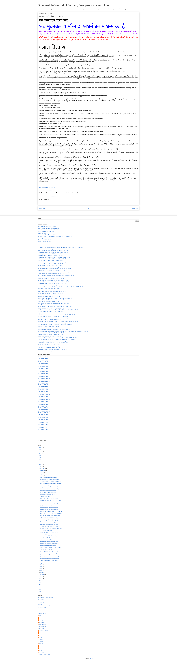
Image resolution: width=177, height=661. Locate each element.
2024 (40, 451)
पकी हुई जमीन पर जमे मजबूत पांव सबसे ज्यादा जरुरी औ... (50, 558)
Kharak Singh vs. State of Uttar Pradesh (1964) (48, 238)
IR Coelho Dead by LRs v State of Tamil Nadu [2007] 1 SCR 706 (52, 283)
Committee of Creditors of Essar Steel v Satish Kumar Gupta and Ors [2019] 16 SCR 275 (57, 337)
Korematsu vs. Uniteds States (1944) (46, 231)
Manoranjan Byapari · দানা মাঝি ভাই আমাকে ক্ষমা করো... (50, 500)
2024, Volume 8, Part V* (43, 416)
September (43, 474)
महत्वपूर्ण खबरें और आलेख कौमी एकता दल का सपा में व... (49, 487)
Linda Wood (40, 604)
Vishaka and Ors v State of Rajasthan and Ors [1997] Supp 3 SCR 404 (53, 267)
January (42, 574)
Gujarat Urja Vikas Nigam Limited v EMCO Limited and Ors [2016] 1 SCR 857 (55, 306)
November (42, 470)
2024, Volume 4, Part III (43, 380)
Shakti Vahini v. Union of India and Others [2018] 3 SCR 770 (51, 319)
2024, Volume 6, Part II (43, 391)
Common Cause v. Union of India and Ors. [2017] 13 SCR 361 (51, 311)
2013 (40, 580)
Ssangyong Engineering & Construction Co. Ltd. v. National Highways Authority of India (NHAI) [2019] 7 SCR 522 (63, 331)
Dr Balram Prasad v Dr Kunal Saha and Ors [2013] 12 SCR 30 (51, 295)
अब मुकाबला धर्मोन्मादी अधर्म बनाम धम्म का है (47, 534)
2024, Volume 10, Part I (43, 421)
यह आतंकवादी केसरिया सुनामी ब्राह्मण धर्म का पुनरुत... (49, 485)
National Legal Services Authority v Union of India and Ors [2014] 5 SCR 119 (55, 298)
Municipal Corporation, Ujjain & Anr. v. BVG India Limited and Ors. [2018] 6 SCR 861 (56, 318)
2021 (40, 457)
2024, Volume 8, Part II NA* (44, 411)
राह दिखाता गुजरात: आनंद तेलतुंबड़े (46, 530)
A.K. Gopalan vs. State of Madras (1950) (46, 234)
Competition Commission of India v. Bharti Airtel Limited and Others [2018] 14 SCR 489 (57, 328)
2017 (40, 464)
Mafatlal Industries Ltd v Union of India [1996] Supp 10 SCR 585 (52, 265)
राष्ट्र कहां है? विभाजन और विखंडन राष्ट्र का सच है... (49, 526)
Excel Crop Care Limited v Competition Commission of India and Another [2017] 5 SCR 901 (58, 309)
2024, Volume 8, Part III (43, 412)
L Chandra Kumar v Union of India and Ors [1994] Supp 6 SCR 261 (52, 260)
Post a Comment (44, 202)
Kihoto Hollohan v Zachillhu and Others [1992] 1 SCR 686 (50, 255)
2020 (40, 459)
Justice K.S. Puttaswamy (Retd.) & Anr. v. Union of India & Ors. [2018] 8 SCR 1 (55, 323)
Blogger (91, 658)
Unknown (41, 632)
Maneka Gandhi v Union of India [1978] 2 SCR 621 (49, 249)
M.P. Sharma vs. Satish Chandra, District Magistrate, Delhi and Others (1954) (55, 236)
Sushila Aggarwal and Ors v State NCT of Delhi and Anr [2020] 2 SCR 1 (53, 342)
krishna (40, 647)
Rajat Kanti (41, 628)
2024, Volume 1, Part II (43, 358)
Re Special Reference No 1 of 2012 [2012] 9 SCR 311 (49, 290)
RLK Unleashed (42, 624)
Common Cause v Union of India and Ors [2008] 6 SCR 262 (51, 285)
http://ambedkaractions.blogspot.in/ (47, 187)
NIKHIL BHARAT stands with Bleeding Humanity (51, 547)
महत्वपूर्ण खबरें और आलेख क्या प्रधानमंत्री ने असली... (49, 541)
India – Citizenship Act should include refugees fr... (51, 483)
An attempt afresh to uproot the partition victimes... (51, 528)
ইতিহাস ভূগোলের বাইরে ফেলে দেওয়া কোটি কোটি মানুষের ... (49, 553)
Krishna (40, 615)
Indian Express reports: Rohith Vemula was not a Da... (52, 513)
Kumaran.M (41, 619)
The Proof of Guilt (42, 607)
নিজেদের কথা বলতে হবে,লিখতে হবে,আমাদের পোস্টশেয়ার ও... (49, 543)
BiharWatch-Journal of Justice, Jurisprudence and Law (73, 5)
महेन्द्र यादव (41, 643)
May (41, 566)
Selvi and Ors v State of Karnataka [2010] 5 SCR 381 (49, 288)
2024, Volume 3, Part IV (43, 375)
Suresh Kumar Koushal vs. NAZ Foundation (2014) (49, 229)
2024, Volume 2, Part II (43, 365)
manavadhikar (42, 648)
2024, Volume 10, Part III (43, 424)
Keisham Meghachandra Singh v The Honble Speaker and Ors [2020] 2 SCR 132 (55, 341)
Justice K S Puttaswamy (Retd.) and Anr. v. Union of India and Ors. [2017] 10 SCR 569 (56, 314)
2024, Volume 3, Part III (43, 373)
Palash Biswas (42, 622)
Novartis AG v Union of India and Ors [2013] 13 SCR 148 (50, 293)
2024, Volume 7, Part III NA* (44, 399)
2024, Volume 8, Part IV (43, 414)
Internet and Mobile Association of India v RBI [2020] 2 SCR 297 (52, 346)
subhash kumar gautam (44, 654)
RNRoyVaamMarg (43, 626)
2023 (40, 453)
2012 (40, 582)
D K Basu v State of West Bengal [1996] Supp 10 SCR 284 (50, 263)
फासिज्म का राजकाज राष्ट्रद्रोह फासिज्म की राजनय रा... (49, 479)
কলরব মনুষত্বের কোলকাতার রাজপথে (46, 549)
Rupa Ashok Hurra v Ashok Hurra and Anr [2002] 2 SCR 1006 (51, 270)
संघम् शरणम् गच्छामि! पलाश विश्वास (46, 502)
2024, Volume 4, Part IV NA (44, 381)
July (41, 563)
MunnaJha (41, 620)
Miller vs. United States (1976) (44, 239)
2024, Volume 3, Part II (43, 371)
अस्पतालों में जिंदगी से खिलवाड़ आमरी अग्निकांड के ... (49, 492)
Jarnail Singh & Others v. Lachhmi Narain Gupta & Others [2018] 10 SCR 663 (55, 324)
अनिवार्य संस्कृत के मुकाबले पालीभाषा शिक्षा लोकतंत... (49, 498)
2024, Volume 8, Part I (43, 409)
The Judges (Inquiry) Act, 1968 (44, 605)
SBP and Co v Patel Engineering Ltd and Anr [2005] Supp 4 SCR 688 (53, 280)
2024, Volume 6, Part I (43, 389)
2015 (40, 576)
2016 (40, 466)
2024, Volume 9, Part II (43, 419)
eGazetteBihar (41, 599)
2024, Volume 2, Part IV (43, 368)
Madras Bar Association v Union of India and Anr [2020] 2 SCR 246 (52, 349)
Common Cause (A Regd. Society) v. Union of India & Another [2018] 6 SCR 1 (55, 316)
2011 (40, 584)
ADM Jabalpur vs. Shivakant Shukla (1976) (47, 226)
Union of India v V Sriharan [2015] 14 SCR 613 (48, 305)
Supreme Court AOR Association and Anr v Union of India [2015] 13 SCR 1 (54, 303)
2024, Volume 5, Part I (43, 383)
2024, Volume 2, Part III (43, 366)
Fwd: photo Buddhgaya (45, 496)
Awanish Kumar (42, 613)
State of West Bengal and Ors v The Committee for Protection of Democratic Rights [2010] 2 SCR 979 (60, 286)
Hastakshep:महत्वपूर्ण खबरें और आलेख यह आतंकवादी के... (50, 481)
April (41, 568)
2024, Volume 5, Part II (43, 384)
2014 (40, 578)
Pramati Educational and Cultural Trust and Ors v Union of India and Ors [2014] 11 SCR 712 (58, 300)
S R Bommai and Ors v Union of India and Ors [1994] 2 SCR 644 (52, 258)
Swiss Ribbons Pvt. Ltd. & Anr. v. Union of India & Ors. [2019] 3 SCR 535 (54, 329)
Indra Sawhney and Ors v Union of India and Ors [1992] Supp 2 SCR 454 (54, 257)
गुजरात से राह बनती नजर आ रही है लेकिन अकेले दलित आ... (50, 521)
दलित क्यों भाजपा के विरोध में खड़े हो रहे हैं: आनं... (48, 538)
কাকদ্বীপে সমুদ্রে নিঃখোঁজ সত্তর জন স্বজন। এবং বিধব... (49, 532)
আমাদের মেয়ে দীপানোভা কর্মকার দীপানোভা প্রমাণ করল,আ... (49, 539)
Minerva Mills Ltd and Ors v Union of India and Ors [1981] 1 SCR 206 (53, 250)
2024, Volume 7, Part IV (43, 401)
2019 (40, 461)
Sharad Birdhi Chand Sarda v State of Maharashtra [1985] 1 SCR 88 (53, 252)
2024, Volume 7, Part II (43, 398)
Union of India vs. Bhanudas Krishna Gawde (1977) (49, 228)
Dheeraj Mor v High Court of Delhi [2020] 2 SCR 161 (49, 344)
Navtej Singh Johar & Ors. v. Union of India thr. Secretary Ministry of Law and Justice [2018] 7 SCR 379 (60, 321)
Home (88, 208)
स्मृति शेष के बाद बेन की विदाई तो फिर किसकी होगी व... (49, 560)
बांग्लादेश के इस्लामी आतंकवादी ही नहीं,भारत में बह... (49, 551)
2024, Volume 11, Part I (43, 426)
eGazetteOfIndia (41, 602)
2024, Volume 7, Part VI (43, 404)
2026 (40, 447)
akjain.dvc (41, 645)
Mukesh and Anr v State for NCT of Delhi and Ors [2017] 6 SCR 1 (52, 308)
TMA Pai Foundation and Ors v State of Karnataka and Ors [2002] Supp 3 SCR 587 (56, 275)
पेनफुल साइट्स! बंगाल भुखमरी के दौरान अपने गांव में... (49, 524)
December (42, 468)
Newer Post (42, 208)
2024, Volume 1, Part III (43, 360)
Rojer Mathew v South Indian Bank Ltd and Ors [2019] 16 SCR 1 (52, 334)
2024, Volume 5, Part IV (43, 388)
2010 (40, 586)
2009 (40, 588)
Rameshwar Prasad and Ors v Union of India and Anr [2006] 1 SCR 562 (53, 281)
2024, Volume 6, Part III (43, 393)
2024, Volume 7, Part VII (43, 406)
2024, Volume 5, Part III (43, 386)
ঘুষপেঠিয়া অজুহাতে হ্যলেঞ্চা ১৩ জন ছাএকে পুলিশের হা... (48, 522)
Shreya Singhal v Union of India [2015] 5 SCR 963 (48, 301)
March (41, 570)
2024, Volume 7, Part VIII (43, 407)
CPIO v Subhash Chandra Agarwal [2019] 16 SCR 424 (49, 336)
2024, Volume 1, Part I (43, 356)
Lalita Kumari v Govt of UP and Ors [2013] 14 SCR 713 (50, 296)
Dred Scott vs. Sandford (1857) (44, 241)
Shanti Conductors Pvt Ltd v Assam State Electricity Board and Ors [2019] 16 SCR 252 (57, 339)
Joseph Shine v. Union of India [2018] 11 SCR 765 (48, 326)
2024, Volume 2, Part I (43, 363)
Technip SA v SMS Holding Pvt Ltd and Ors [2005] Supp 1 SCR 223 (52, 278)
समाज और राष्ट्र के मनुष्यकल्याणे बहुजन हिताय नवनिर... (49, 504)
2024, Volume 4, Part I (43, 376)
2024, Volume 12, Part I (43, 429)
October (42, 472)
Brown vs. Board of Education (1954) (46, 351)
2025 (40, 449)
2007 (40, 591)
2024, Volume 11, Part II (43, 427)
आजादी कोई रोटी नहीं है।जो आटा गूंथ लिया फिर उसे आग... (50, 519)
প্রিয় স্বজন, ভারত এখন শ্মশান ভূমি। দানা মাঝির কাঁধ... (49, 494)
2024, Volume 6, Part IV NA (44, 394)
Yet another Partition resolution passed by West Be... (52, 488)
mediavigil (41, 650)
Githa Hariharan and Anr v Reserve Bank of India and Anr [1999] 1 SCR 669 (54, 268)
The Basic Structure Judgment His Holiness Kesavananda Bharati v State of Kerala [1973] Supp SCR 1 (60, 247)
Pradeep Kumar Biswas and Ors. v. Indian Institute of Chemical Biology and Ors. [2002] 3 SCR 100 (59, 272)
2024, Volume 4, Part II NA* (44, 378)
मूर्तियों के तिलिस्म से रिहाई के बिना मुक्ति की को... (48, 545)
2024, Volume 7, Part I (43, 396)
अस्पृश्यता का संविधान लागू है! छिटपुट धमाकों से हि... (49, 517)
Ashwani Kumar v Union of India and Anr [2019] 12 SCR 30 (51, 332)
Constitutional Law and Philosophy (45, 597)
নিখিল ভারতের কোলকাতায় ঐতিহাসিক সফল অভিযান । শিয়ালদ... (50, 554)
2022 (40, 455)
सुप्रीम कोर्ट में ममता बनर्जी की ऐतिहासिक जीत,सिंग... (49, 477)
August (42, 475)
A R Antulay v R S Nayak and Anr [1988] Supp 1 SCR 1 (49, 253)
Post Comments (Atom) (91, 212)
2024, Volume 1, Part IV (43, 361)
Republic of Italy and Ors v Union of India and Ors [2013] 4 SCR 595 (53, 291)
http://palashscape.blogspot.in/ (46, 190)
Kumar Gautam (42, 617)
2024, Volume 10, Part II (43, 422)
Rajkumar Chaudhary (43, 630)
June (41, 564)
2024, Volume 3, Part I (43, 370)
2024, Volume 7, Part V (43, 403)
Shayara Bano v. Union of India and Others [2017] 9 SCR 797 (51, 313)
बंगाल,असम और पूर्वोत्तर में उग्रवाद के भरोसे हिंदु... (48, 490)
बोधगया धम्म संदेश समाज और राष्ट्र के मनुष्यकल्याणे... (49, 507)
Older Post (135, 208)
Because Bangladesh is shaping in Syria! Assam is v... (52, 556)
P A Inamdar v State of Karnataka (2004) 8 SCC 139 (49, 277)
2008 (40, 589)
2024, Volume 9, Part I (43, 417)
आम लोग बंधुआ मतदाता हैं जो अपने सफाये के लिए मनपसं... (50, 536)
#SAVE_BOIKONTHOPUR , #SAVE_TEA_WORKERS (51, 511)
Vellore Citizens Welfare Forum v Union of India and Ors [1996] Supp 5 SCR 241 (55, 262)
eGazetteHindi (41, 601)
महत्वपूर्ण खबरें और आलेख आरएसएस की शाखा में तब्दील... (50, 515)
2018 (40, 463)
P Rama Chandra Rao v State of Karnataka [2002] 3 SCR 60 (51, 273)
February (42, 572)
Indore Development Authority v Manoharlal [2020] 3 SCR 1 (51, 347)
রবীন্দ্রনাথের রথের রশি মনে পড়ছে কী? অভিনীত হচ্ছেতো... (49, 505)
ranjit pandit (41, 652)
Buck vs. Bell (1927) (42, 233)
